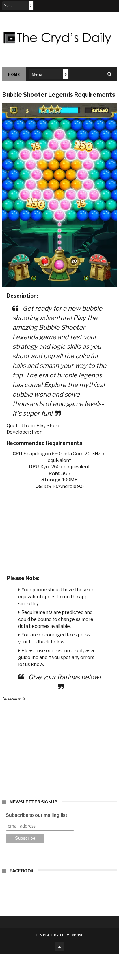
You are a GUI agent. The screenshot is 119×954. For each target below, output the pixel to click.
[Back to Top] (59, 946)
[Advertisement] (59, 530)
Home (14, 74)
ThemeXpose (71, 935)
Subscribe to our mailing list (36, 815)
